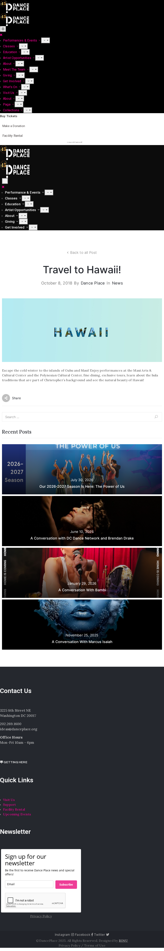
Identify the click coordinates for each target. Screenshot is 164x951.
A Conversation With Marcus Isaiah (82, 642)
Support (9, 805)
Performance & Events (23, 192)
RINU (123, 941)
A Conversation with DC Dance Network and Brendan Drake (82, 538)
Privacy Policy (70, 945)
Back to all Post (83, 252)
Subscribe (66, 884)
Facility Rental (14, 809)
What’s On (10, 87)
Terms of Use (94, 945)
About (7, 64)
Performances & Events (20, 40)
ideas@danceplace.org (18, 729)
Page (7, 104)
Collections (11, 110)
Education (10, 52)
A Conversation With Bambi (82, 590)
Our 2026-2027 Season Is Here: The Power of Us (82, 486)
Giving (8, 75)
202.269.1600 (10, 724)
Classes (9, 46)
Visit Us (9, 93)
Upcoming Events (17, 814)
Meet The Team (14, 69)
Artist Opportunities (17, 58)
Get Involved (12, 81)
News (117, 283)
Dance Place (93, 283)
